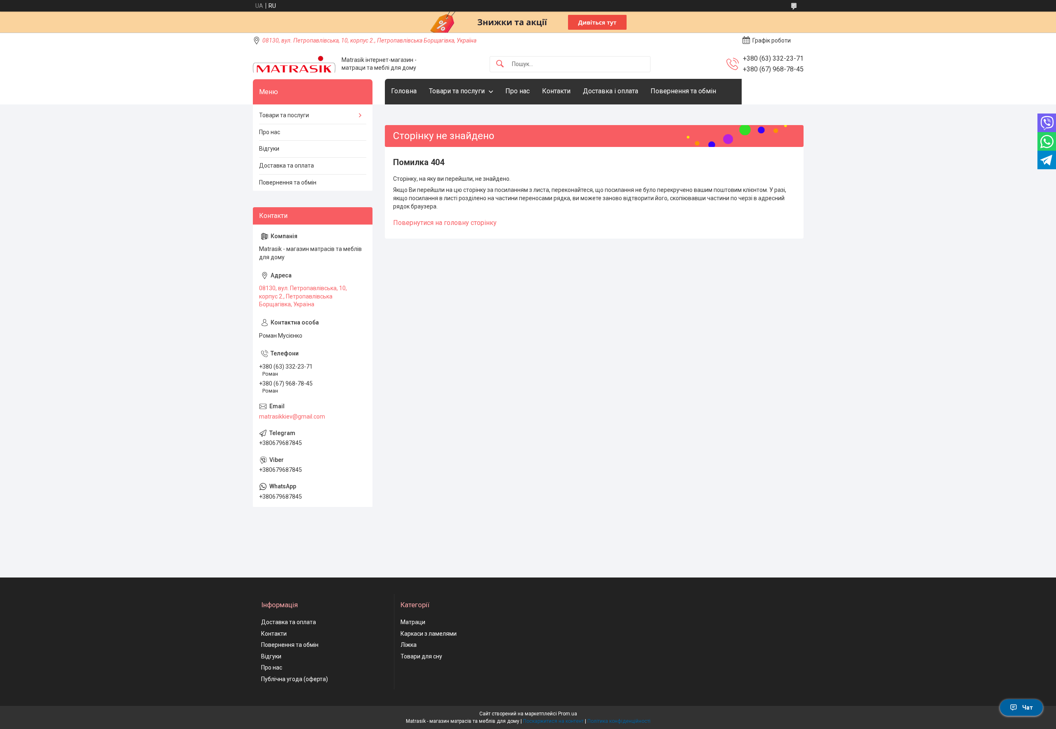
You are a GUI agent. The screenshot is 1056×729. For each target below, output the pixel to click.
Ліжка (409, 644)
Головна (404, 91)
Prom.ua (567, 714)
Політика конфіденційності (619, 721)
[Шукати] (500, 64)
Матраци (413, 622)
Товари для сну (421, 656)
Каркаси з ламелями (429, 633)
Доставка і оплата (610, 91)
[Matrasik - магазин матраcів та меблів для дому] (294, 64)
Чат (1027, 707)
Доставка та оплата (286, 165)
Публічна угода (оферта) (294, 679)
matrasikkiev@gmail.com (292, 416)
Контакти (556, 91)
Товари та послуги (457, 91)
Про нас (517, 91)
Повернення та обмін (683, 91)
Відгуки (269, 148)
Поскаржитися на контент (553, 721)
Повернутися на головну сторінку (445, 223)
